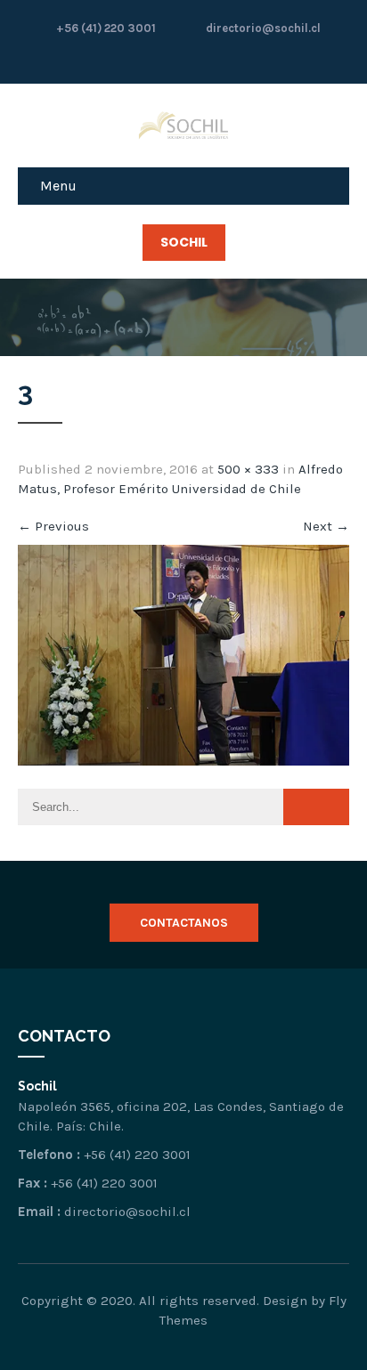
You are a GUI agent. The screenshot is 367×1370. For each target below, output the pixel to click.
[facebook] (166, 57)
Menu (58, 185)
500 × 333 (248, 469)
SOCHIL (184, 242)
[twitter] (201, 57)
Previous (53, 526)
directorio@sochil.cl (262, 28)
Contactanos (184, 922)
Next (326, 526)
